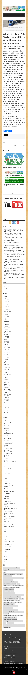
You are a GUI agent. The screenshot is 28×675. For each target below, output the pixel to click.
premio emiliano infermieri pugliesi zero (10, 606)
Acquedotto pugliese (8, 422)
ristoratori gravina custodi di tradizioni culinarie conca (13, 621)
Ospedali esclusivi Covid (9, 513)
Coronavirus (6, 455)
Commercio (6, 450)
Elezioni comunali (7, 466)
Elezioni (5, 465)
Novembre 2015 (7, 409)
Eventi (5, 470)
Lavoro (5, 494)
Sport (5, 539)
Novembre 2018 (7, 351)
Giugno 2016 (6, 399)
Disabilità (6, 458)
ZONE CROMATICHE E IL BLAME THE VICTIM (14, 270)
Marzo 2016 (6, 404)
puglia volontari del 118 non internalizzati (11, 611)
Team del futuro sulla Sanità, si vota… (14, 143)
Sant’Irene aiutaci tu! (8, 242)
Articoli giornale (7, 430)
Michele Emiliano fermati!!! (9, 247)
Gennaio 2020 (7, 327)
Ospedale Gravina (8, 511)
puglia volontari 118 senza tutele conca (10, 609)
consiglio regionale (7, 583)
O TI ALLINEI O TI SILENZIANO (11, 258)
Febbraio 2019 (7, 346)
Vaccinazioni (6, 557)
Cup (5, 456)
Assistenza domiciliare (8, 433)
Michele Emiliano (7, 501)
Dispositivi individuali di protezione (11, 461)
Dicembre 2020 (7, 309)
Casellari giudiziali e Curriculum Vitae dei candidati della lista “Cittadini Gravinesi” (12, 166)
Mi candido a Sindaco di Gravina (11, 243)
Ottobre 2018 (6, 352)
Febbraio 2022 (7, 301)
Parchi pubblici (7, 514)
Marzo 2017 (6, 384)
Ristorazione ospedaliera (9, 529)
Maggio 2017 (6, 380)
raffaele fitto (21, 611)
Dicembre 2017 (7, 369)
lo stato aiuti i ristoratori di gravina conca (11, 598)
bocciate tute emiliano (7, 576)
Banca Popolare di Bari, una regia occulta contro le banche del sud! (14, 146)
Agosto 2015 (6, 412)
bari (4, 572)
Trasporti (6, 551)
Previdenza (6, 521)
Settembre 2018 (7, 354)
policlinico (12, 604)
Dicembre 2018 (7, 349)
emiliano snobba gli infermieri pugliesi (10, 594)
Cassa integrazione (8, 443)
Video (5, 561)
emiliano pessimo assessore (9, 589)
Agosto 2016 (6, 395)
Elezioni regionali (7, 468)
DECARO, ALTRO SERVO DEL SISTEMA (13, 261)
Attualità (6, 435)
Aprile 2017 (6, 382)
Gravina (5, 481)
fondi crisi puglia (20, 594)
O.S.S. (5, 504)
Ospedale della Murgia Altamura (10, 508)
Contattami (6, 286)
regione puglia (6, 613)
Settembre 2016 (7, 394)
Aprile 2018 (6, 362)
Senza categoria (7, 538)
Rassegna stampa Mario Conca (10, 524)
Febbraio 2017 (7, 385)
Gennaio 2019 (7, 347)
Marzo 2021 (6, 304)
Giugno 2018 (6, 359)
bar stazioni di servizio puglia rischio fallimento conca (13, 574)
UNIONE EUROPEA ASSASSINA (11, 259)
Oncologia (6, 506)
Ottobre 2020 (6, 313)
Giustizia (6, 480)
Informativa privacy (8, 290)
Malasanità (6, 496)
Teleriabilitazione (7, 546)
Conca (12, 579)
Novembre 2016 (7, 390)
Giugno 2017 (6, 379)
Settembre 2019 (7, 334)
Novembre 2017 (7, 371)
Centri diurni (6, 446)
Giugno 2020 (6, 319)
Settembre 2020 (7, 314)
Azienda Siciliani (7, 438)
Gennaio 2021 (7, 308)
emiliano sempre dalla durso (8, 591)
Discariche (6, 460)
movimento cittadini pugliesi (8, 602)
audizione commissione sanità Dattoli (12, 567)
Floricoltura (6, 471)
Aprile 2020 (6, 322)
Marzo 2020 (6, 324)
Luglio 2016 (6, 397)
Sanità (5, 534)
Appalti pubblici (7, 428)
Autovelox (6, 437)
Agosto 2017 (6, 376)
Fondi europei (7, 473)
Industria (6, 486)
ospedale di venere (18, 602)
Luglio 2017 (6, 377)
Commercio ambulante (8, 451)
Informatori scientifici (8, 490)
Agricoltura (6, 425)
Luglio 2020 (6, 318)
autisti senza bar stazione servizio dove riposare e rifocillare (12, 570)
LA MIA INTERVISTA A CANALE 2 (11, 254)
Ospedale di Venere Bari (9, 509)
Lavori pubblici (7, 493)
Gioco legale (6, 476)
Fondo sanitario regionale (9, 475)
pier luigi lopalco (6, 604)
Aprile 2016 (6, 402)
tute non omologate (7, 627)
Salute (5, 533)
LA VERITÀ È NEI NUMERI (10, 256)
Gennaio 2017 (7, 387)
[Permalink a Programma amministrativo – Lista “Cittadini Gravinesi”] (14, 182)
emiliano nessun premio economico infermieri (11, 587)
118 (5, 420)
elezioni (18, 583)
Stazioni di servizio (8, 543)
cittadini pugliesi (6, 579)
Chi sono (6, 285)
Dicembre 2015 (7, 407)
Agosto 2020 (6, 316)
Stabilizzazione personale (9, 541)
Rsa (5, 531)
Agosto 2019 (6, 336)
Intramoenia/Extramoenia (9, 491)
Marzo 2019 (6, 344)
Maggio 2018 (6, 361)
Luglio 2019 (6, 337)
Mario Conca (6, 498)
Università (6, 556)
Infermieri (6, 488)
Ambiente (6, 427)
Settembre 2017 (7, 374)
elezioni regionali (6, 585)
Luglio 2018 (6, 357)
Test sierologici (7, 549)
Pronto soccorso (7, 523)
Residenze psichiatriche (9, 526)
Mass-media (6, 499)
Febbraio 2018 (7, 366)
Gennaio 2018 (7, 367)
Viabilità (5, 559)
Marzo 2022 (6, 299)
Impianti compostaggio (8, 485)
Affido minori (6, 423)
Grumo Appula (7, 483)
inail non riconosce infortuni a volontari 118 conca (12, 596)
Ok (14, 672)
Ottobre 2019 (6, 332)
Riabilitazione (7, 528)
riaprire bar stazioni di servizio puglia (10, 617)
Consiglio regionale (8, 453)
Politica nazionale (7, 519)
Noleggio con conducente (9, 503)
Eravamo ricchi (7, 240)
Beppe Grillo (6, 440)
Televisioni (6, 548)
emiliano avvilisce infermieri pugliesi (17, 585)
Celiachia (6, 445)
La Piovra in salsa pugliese (9, 245)
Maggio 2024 (6, 296)
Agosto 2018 (6, 356)
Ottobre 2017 (6, 372)
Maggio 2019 (6, 341)
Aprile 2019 (6, 342)
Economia (6, 463)
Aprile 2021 (6, 303)
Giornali (5, 478)
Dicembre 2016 (7, 389)
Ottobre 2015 (6, 410)
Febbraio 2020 (7, 326)
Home (5, 288)
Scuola (5, 536)
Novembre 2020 (7, 311)
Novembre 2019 (7, 331)
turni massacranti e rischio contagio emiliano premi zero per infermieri (13, 625)
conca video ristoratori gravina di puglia (10, 581)
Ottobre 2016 (6, 392)
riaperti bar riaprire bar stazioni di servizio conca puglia (13, 615)
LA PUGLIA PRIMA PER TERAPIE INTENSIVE (14, 277)
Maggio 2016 (6, 400)
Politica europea (7, 518)
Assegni (5, 432)
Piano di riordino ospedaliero (10, 516)
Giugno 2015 (6, 414)
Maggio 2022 (6, 298)
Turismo (5, 552)
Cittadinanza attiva (8, 448)
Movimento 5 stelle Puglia (15, 600)
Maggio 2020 (6, 321)
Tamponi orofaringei (8, 544)
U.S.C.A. (6, 554)
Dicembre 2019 (7, 329)
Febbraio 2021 (7, 306)
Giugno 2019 (6, 339)
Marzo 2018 (6, 364)
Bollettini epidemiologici (9, 441)
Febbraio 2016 (7, 405)
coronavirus (14, 583)
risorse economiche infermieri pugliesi (10, 619)
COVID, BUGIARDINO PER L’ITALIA (11, 264)
